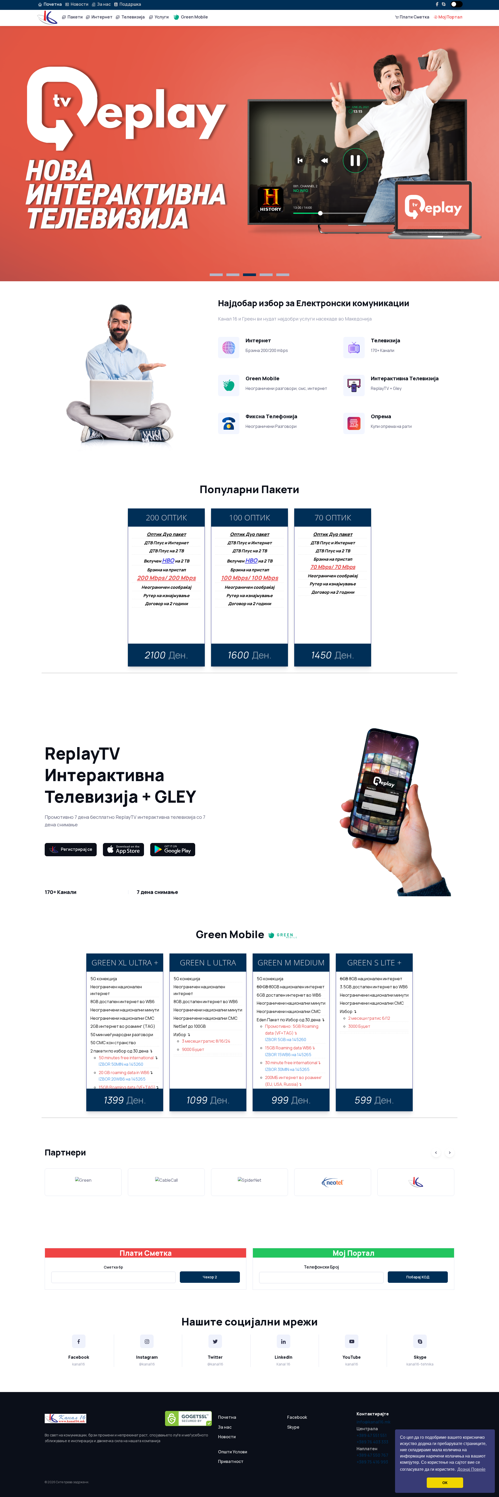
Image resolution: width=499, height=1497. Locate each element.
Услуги (161, 17)
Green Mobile (193, 17)
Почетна (227, 1417)
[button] (216, 274)
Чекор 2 (210, 1276)
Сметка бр (113, 1267)
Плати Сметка (414, 17)
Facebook (297, 1417)
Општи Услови (232, 1452)
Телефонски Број (321, 1267)
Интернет (101, 17)
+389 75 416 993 (372, 1462)
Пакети (74, 17)
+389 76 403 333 (372, 1442)
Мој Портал (450, 17)
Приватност (231, 1461)
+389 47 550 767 (372, 1455)
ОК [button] (445, 1483)
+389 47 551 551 (372, 1435)
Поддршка (129, 4)
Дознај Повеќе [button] (471, 1469)
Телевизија (132, 17)
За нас (103, 4)
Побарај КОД (417, 1276)
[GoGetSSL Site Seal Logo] (188, 1418)
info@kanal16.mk (373, 1422)
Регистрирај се (75, 849)
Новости (78, 4)
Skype (293, 1427)
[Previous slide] (436, 1152)
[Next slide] (449, 1152)
